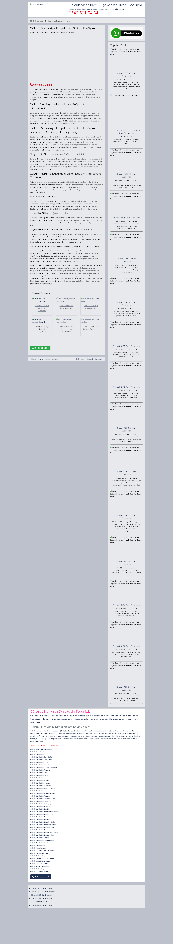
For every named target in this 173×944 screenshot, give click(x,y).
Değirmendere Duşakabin (54, 21)
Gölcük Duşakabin (36, 21)
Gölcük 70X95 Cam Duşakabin (42, 898)
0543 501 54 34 (43, 84)
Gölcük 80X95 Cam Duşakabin (127, 346)
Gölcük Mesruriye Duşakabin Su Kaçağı (88, 359)
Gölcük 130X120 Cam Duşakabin (43, 892)
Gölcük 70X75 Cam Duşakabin (127, 217)
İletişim (68, 21)
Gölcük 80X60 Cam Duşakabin (127, 646)
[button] (40, 876)
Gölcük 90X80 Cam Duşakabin (127, 387)
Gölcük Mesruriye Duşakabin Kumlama (44, 359)
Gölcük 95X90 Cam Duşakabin (127, 605)
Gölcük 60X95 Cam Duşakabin (42, 895)
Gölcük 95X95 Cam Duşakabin (42, 888)
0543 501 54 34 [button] (41, 348)
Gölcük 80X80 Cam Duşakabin (42, 905)
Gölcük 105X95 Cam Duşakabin (42, 902)
